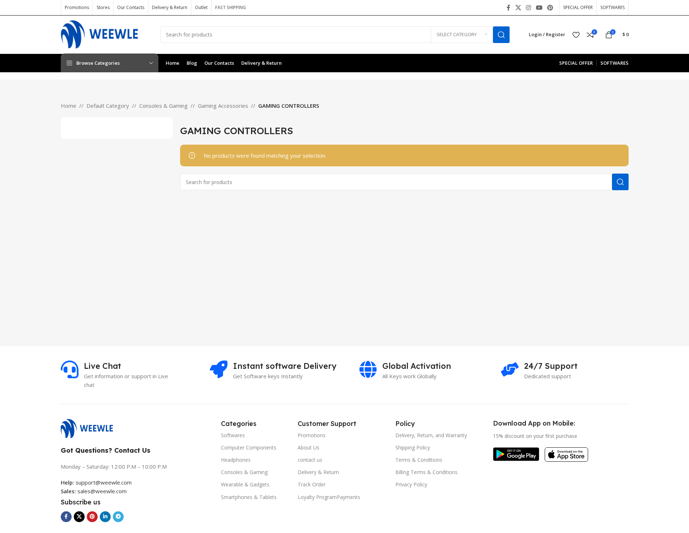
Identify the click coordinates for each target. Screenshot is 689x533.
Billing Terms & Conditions (426, 472)
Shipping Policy (412, 447)
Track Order (312, 484)
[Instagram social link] (528, 7)
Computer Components (248, 447)
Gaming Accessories (223, 105)
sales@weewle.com (102, 491)
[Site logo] (105, 34)
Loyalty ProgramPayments (329, 497)
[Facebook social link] (508, 7)
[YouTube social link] (539, 7)
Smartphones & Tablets (249, 497)
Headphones (236, 459)
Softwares (233, 435)
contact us (310, 459)
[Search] (501, 34)
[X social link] (518, 7)
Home (68, 105)
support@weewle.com (96, 482)
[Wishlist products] (576, 34)
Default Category (107, 105)
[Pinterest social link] (550, 7)
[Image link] (90, 427)
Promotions (312, 435)
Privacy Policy (411, 484)
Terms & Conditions (418, 459)
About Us (308, 447)
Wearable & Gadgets (245, 484)
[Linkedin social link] (105, 516)
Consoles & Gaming (163, 105)
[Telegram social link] (118, 516)
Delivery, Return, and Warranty (431, 435)
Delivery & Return (318, 472)
